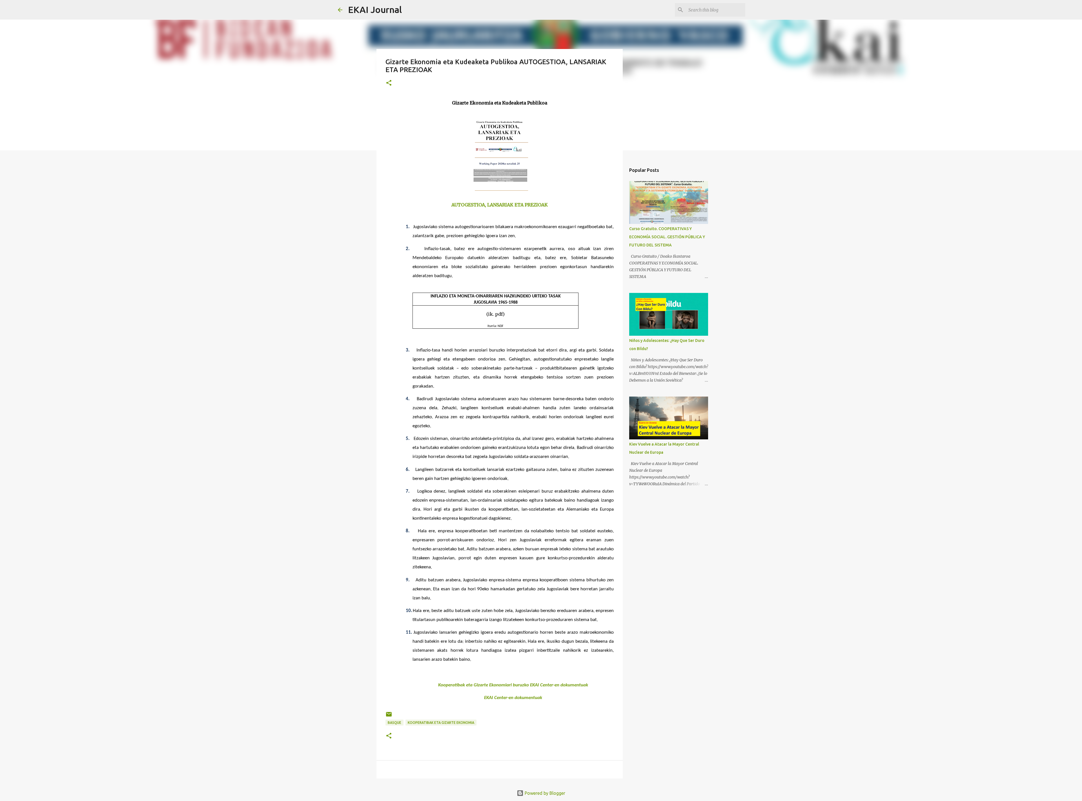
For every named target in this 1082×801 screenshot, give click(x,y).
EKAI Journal (375, 10)
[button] (388, 83)
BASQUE (394, 722)
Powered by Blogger (544, 793)
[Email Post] (388, 716)
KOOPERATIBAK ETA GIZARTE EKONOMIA (441, 722)
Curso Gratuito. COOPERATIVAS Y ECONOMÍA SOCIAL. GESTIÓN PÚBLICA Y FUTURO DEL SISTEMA (667, 236)
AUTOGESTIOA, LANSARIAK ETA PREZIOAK (499, 205)
